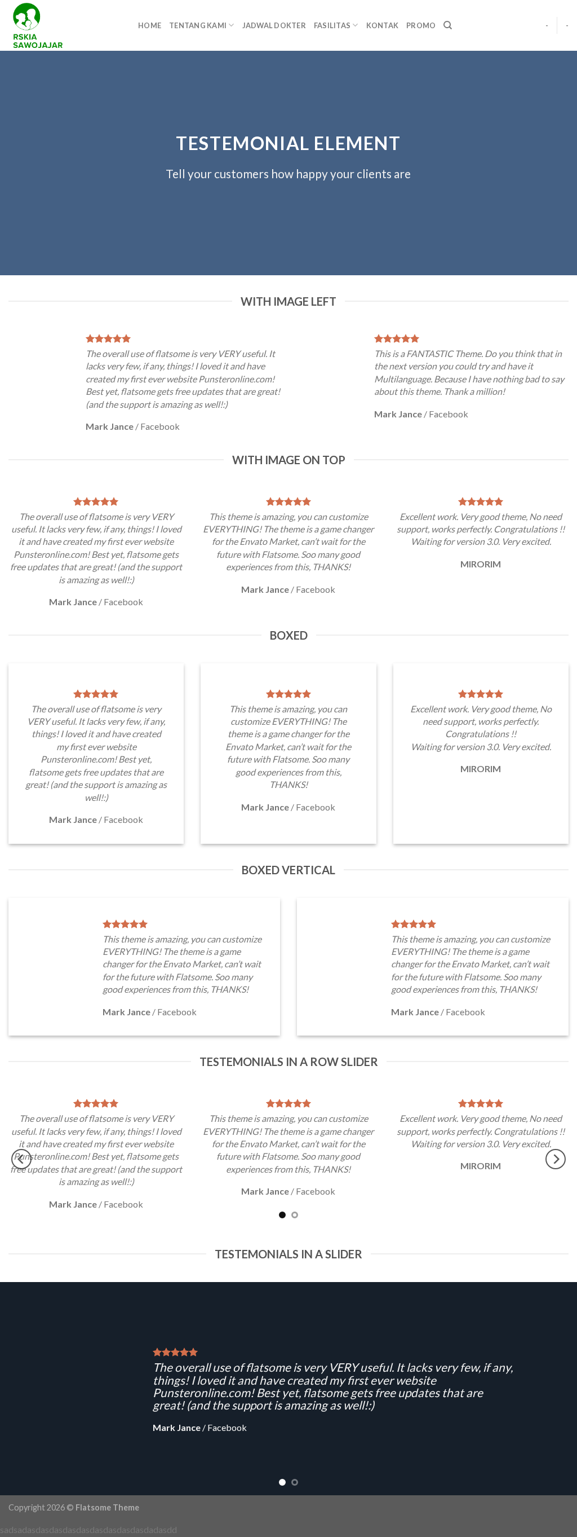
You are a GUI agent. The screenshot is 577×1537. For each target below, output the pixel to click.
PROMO (421, 25)
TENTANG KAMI (198, 25)
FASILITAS (332, 25)
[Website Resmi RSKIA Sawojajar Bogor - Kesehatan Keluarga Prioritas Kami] (64, 25)
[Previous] (21, 1159)
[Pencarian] (447, 25)
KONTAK (382, 25)
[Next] (555, 1159)
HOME (149, 25)
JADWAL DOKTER (274, 25)
